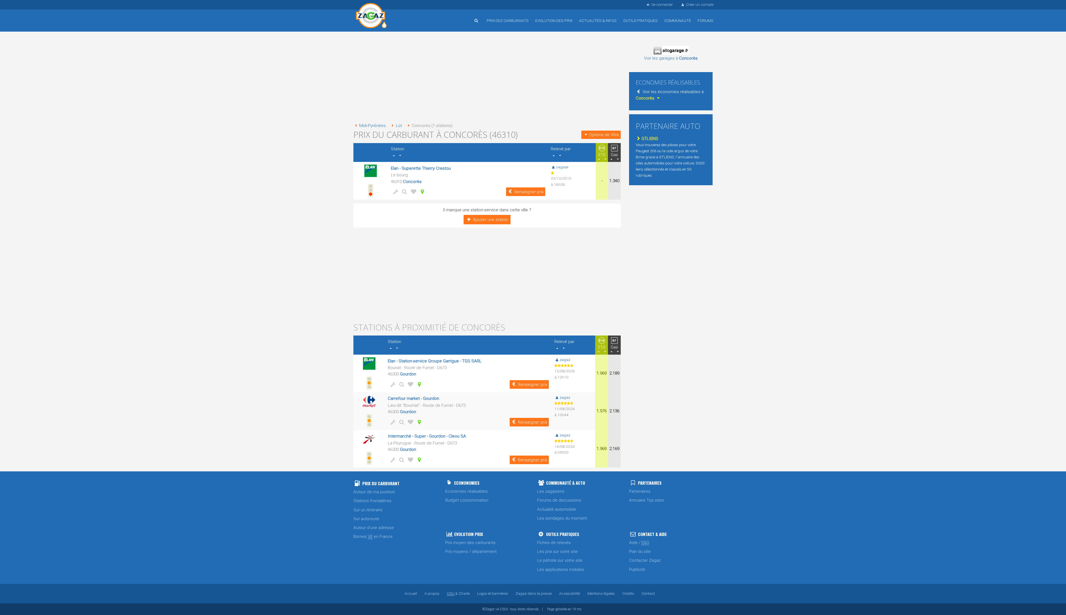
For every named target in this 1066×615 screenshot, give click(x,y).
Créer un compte (699, 4)
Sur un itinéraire (368, 509)
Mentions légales (601, 593)
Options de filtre (604, 134)
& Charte (458, 593)
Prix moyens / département (471, 551)
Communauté (677, 20)
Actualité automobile (556, 509)
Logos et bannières (492, 593)
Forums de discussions (559, 500)
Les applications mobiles (560, 569)
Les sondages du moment (562, 518)
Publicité (637, 569)
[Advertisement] (487, 77)
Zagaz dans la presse (534, 593)
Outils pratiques (640, 20)
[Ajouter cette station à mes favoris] (412, 191)
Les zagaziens (550, 491)
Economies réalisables (466, 491)
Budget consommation (466, 500)
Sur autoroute (366, 518)
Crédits (628, 593)
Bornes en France (373, 536)
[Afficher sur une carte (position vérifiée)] (421, 191)
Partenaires (639, 491)
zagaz (565, 359)
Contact (648, 593)
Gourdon (408, 374)
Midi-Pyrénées (372, 125)
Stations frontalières (372, 500)
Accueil (371, 16)
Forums (705, 20)
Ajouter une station (490, 219)
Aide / (639, 542)
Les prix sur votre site (557, 551)
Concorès (412, 181)
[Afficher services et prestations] (395, 191)
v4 (497, 609)
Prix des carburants (508, 20)
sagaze (562, 167)
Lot (399, 125)
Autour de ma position (374, 491)
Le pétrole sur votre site (559, 560)
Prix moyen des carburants (470, 542)
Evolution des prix (553, 20)
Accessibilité (569, 593)
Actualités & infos (598, 20)
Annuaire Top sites (646, 500)
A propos (431, 593)
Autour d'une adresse (373, 527)
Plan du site (640, 551)
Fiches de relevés (554, 542)
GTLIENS (650, 138)
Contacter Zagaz (645, 560)
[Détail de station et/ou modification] (404, 191)
